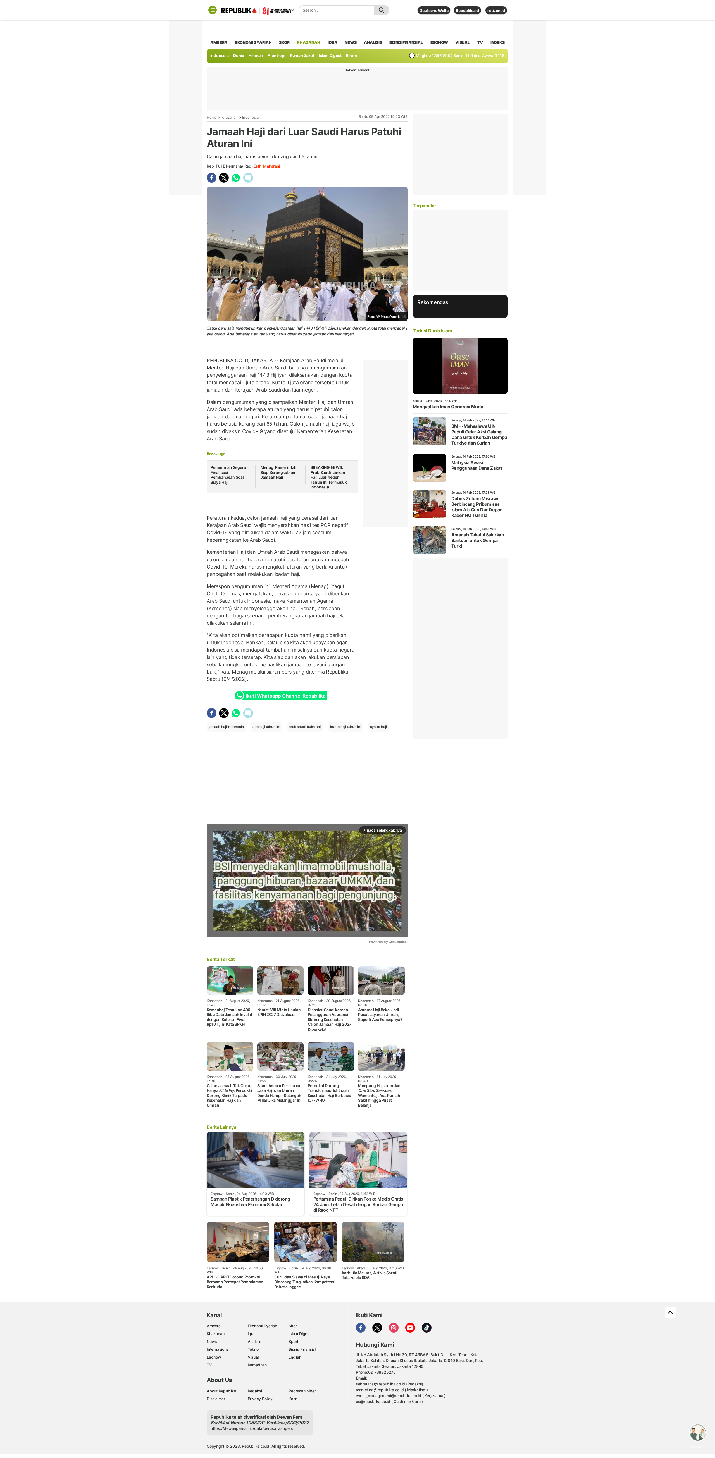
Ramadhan (257, 1364)
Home (212, 117)
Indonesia (219, 55)
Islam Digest (330, 55)
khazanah (308, 42)
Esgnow (214, 1357)
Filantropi (276, 55)
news (350, 42)
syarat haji (378, 726)
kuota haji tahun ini (345, 726)
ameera (218, 42)
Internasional (218, 1349)
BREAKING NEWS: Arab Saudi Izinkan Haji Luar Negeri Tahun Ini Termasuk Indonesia (329, 477)
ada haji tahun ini (266, 726)
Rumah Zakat (302, 55)
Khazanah (229, 117)
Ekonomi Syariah (253, 42)
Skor (293, 1325)
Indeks (497, 42)
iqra (332, 42)
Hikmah (256, 55)
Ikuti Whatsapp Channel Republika (285, 696)
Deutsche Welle (434, 10)
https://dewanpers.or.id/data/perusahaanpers (252, 1428)
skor (284, 42)
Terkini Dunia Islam (432, 330)
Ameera (214, 1325)
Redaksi (255, 1390)
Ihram (351, 55)
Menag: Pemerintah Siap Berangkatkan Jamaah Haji (279, 472)
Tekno (253, 1349)
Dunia (238, 55)
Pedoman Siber (302, 1390)
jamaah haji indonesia (226, 726)
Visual (253, 1357)
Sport (293, 1341)
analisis (373, 42)
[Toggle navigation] (212, 10)
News (212, 1341)
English (295, 1357)
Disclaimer (216, 1398)
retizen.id (496, 10)
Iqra (251, 1333)
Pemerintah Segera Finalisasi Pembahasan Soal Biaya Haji (228, 475)
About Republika (221, 1390)
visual (462, 42)
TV (480, 42)
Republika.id (467, 10)
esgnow (439, 42)
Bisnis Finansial (406, 42)
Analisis (254, 1341)
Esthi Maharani (267, 166)
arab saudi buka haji (305, 726)
